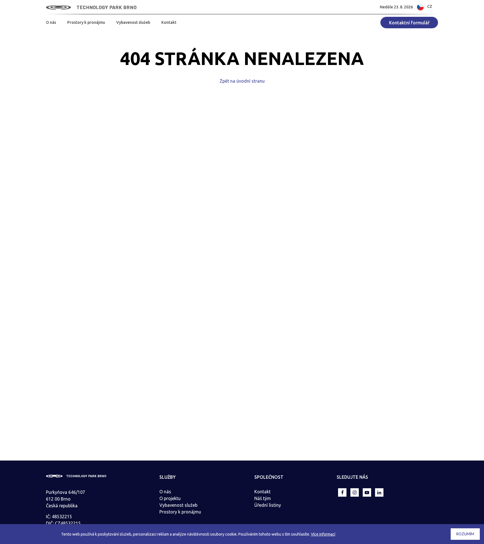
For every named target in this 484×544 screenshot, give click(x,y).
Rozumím (465, 534)
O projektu (170, 498)
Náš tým (262, 498)
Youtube (367, 492)
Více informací (323, 534)
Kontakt (168, 22)
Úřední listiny (267, 505)
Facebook (342, 492)
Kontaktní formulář (409, 22)
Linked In (379, 492)
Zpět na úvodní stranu (242, 80)
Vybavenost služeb (133, 22)
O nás (51, 22)
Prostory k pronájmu (86, 22)
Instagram (354, 492)
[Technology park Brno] (91, 7)
